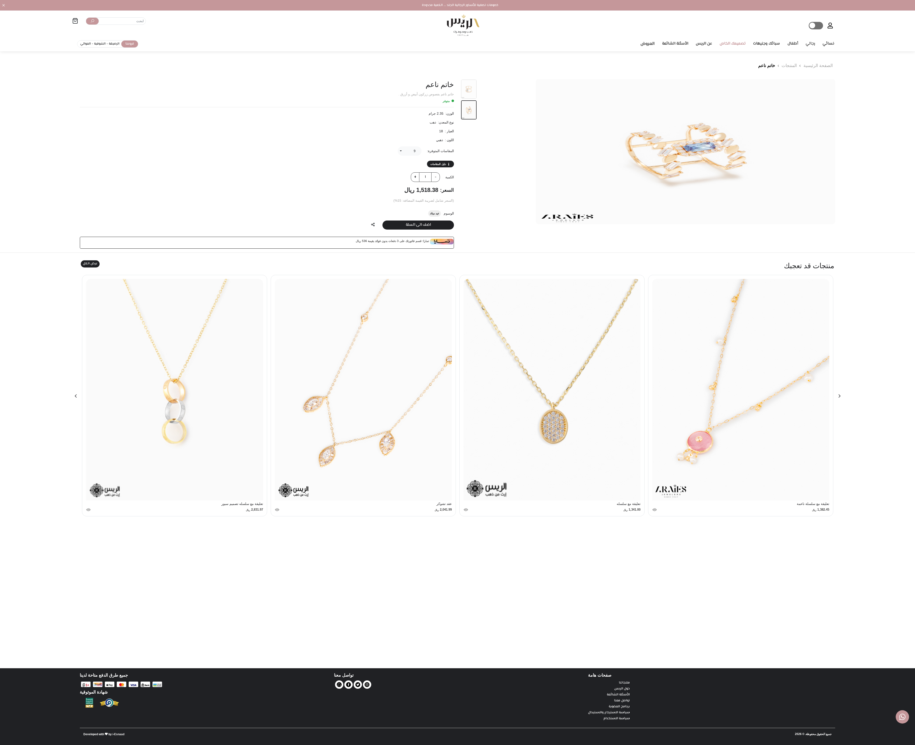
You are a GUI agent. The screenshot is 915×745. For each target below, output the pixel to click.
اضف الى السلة (418, 225)
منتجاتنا (624, 682)
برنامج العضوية (619, 706)
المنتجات (788, 65)
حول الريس (622, 688)
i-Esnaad (118, 734)
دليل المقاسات (438, 164)
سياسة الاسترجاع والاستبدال (609, 712)
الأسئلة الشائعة (618, 694)
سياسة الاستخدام (617, 718)
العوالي (85, 43)
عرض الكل (90, 263)
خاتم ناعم (766, 65)
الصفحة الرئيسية (818, 65)
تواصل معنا (622, 700)
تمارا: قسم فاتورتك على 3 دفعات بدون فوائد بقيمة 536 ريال (392, 241)
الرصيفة (114, 43)
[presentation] (839, 395)
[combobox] (410, 151)
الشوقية (100, 43)
